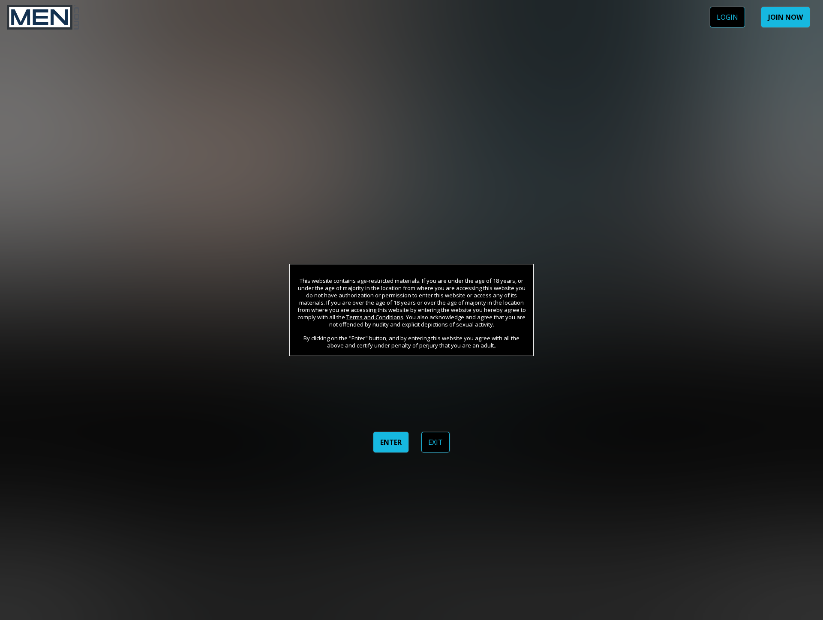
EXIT (435, 442)
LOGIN (727, 17)
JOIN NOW (785, 17)
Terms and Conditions (374, 317)
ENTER (391, 442)
